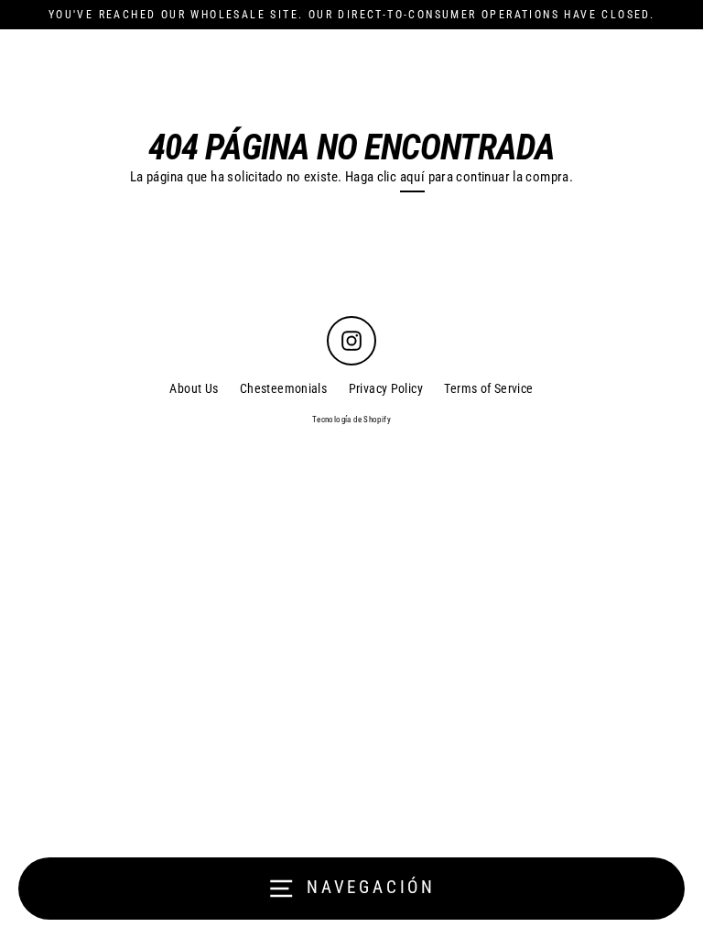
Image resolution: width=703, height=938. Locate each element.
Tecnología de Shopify (351, 419)
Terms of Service (488, 388)
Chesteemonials (283, 388)
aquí (413, 177)
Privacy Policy (386, 388)
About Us (193, 388)
